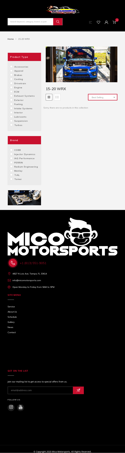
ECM (16, 91)
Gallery (11, 322)
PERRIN (18, 162)
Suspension (21, 121)
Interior (18, 112)
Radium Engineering (26, 166)
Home (11, 39)
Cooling (18, 79)
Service (11, 306)
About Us (12, 311)
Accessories (21, 66)
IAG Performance (24, 158)
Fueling (18, 104)
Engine (18, 87)
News (10, 327)
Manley (18, 170)
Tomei (18, 179)
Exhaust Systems (24, 96)
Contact (12, 332)
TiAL (17, 175)
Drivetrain (20, 83)
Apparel (18, 70)
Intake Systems (23, 108)
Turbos (18, 125)
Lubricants (20, 116)
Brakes (18, 75)
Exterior (19, 100)
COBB (17, 150)
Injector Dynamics (25, 154)
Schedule (12, 317)
